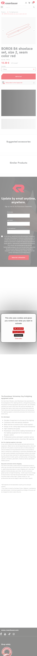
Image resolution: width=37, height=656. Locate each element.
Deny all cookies (18, 332)
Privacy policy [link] (18, 338)
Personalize (18, 335)
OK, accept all (18, 328)
